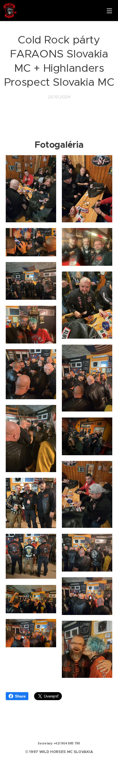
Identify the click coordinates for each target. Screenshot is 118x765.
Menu (109, 10)
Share (20, 696)
